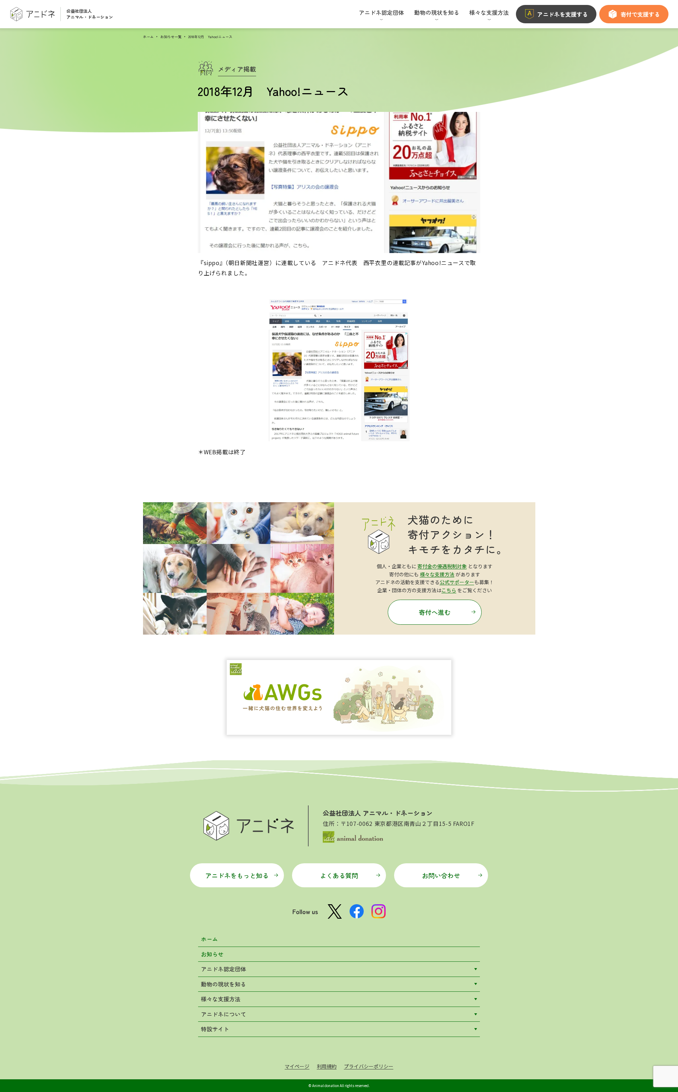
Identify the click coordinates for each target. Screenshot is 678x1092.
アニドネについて (223, 1014)
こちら (448, 590)
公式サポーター (457, 582)
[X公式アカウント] (335, 911)
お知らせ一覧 (171, 36)
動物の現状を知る (223, 984)
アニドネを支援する (562, 14)
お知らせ (212, 954)
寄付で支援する (640, 14)
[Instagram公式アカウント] (378, 911)
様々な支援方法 (437, 574)
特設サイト (215, 1029)
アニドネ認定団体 (223, 969)
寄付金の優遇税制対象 (442, 566)
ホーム (148, 36)
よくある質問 (339, 875)
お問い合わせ (441, 875)
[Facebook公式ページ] (357, 911)
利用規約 (327, 1066)
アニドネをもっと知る (237, 875)
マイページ (297, 1066)
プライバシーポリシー (368, 1066)
